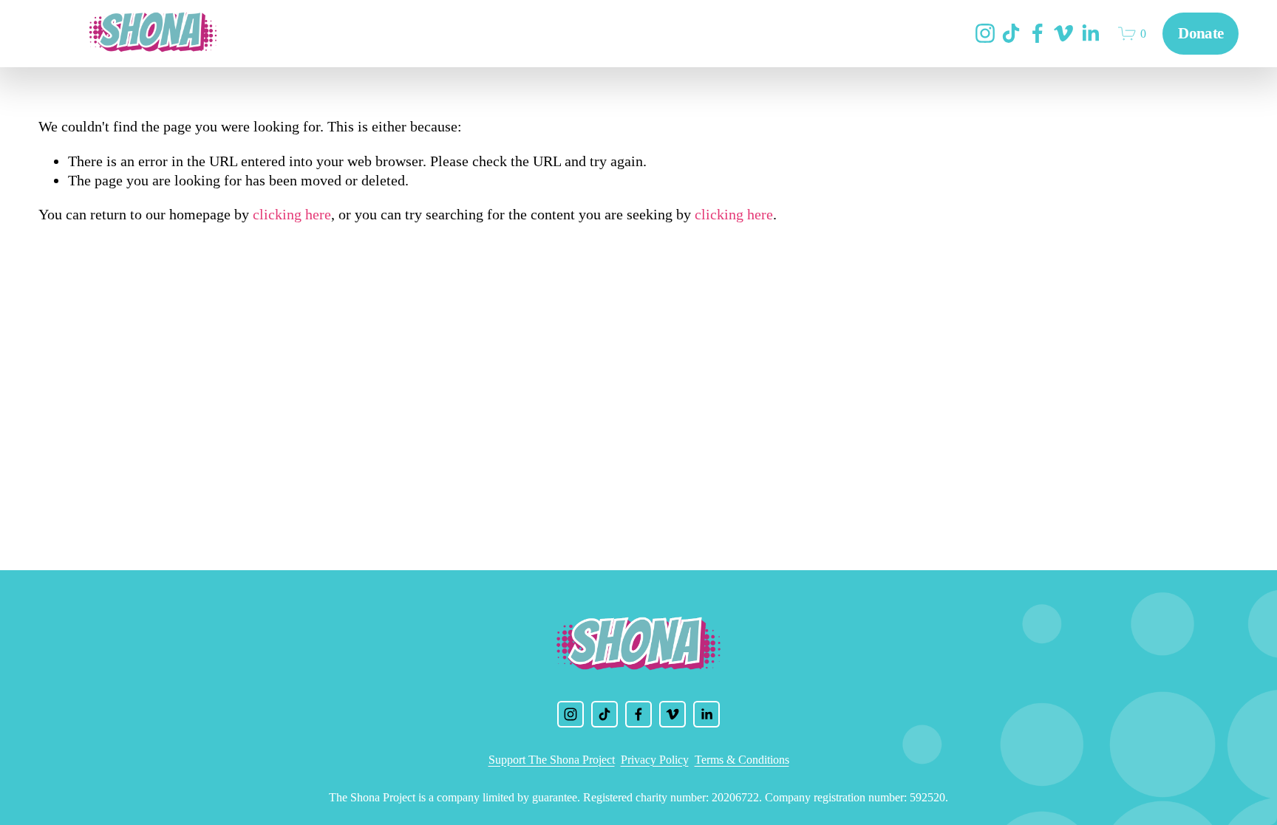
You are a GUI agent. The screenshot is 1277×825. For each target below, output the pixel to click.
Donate (1200, 33)
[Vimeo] (1063, 33)
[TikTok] (1011, 33)
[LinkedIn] (1090, 33)
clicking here (292, 214)
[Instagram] (985, 33)
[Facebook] (1037, 33)
